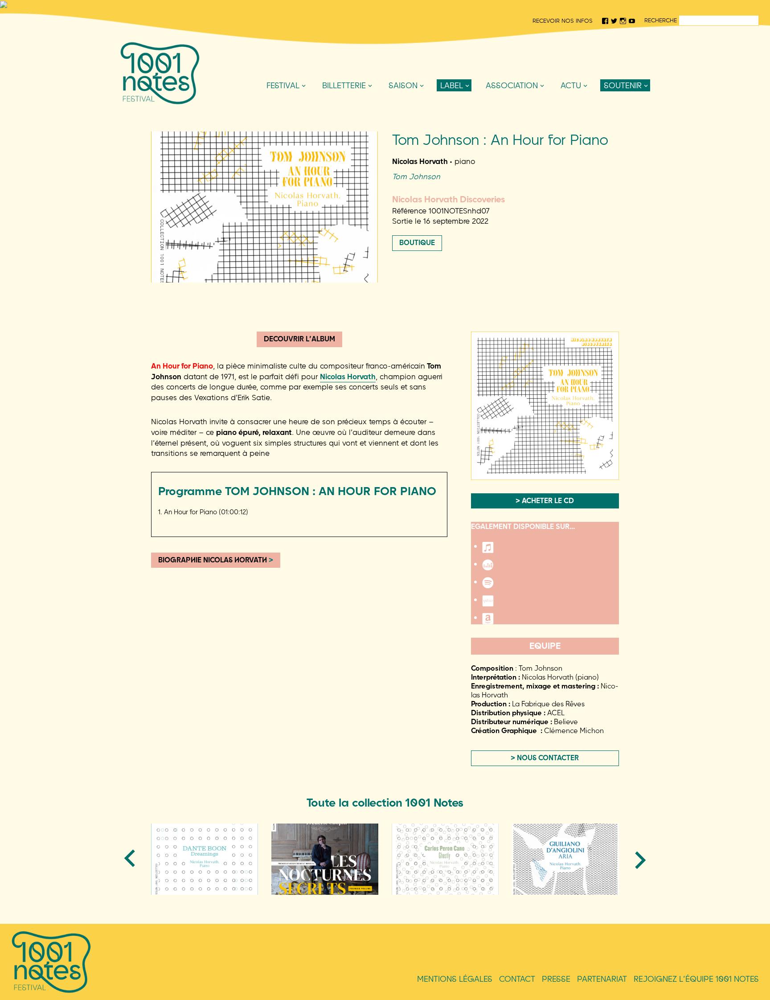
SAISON (403, 85)
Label (451, 85)
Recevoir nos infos (562, 20)
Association (512, 85)
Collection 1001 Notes (477, 102)
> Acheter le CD (545, 500)
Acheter (452, 131)
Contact (517, 979)
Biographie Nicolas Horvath (215, 559)
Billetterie (344, 85)
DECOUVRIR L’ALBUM (299, 338)
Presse (556, 979)
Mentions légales (454, 979)
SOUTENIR (623, 85)
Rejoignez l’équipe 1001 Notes (696, 979)
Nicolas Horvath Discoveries (467, 116)
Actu (571, 85)
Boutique (417, 242)
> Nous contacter (545, 757)
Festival (282, 85)
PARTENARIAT (602, 979)
